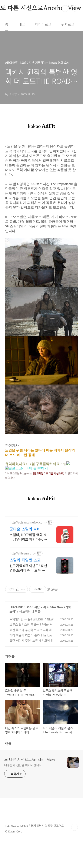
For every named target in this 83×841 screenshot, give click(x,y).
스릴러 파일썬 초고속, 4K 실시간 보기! (27, 559)
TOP (74, 827)
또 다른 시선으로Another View (29, 759)
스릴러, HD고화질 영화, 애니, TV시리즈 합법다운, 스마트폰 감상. (28, 537)
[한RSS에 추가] (68, 463)
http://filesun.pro (22, 553)
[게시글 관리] (23, 589)
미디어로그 (43, 24)
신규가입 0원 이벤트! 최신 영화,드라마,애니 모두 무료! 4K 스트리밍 (28, 568)
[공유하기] (17, 589)
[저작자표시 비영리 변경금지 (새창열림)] (52, 589)
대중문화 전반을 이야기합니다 (23, 765)
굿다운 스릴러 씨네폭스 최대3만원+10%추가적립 (29, 528)
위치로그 (67, 24)
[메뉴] (75, 8)
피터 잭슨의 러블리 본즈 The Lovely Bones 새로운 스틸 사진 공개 (33, 637)
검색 (65, 8)
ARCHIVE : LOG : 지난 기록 (28, 607)
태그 (22, 24)
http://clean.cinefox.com (28, 522)
